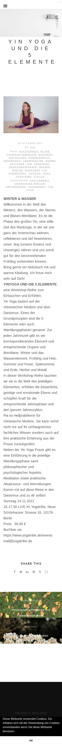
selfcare (17, 164)
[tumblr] (40, 572)
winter (17, 170)
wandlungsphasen (23, 167)
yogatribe (24, 176)
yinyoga (34, 173)
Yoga (30, 190)
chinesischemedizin (21, 155)
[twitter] (21, 572)
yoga (47, 173)
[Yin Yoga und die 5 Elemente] (31, 132)
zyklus (39, 176)
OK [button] (31, 740)
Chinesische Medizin (29, 184)
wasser (44, 167)
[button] (16, 731)
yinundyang (17, 173)
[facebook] (15, 572)
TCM (29, 164)
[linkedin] (28, 572)
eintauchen (18, 158)
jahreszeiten (33, 161)
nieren (51, 161)
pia (33, 147)
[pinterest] (34, 572)
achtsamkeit (29, 151)
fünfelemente (39, 158)
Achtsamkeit (39, 180)
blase (45, 151)
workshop (32, 170)
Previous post (31, 601)
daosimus (45, 155)
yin (44, 170)
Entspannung (16, 187)
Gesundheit (12, 161)
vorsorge (41, 164)
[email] (47, 572)
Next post (31, 627)
